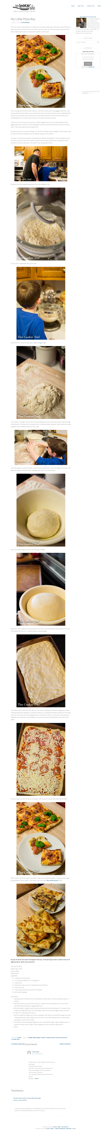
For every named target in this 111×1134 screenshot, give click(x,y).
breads (64, 959)
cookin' (43, 1037)
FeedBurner (91, 67)
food (56, 1037)
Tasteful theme (56, 1127)
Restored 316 (65, 1127)
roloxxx (34, 1052)
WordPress (69, 1128)
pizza (17, 1039)
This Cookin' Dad (24, 7)
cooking (48, 1037)
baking (30, 1037)
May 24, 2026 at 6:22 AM (37, 1054)
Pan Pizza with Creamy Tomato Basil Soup (25, 1098)
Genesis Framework (60, 1128)
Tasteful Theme (49, 1128)
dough (53, 1037)
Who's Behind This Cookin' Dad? (88, 17)
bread (34, 1037)
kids (60, 1037)
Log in (74, 1128)
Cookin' (19, 1037)
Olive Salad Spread (52, 880)
